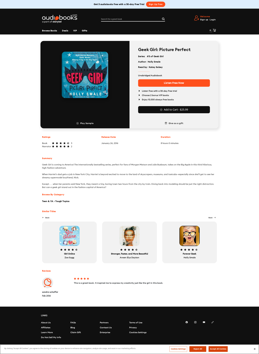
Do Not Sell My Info (51, 337)
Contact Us (106, 328)
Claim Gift (75, 332)
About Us (46, 323)
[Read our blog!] (212, 330)
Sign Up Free (156, 4)
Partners (104, 323)
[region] (129, 349)
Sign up (204, 19)
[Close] (255, 349)
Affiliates (45, 328)
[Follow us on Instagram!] (195, 330)
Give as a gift (176, 123)
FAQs (73, 323)
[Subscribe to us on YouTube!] (204, 330)
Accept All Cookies (218, 349)
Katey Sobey (156, 67)
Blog (72, 328)
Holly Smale (154, 62)
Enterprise (105, 332)
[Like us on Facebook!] (186, 330)
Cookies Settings (137, 332)
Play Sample (86, 123)
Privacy (133, 328)
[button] (45, 217)
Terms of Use (135, 323)
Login (213, 19)
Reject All (198, 349)
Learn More (47, 332)
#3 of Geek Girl (155, 56)
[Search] (163, 18)
